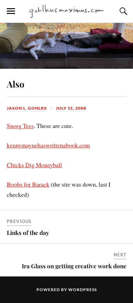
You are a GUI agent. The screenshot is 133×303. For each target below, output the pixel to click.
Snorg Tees (20, 126)
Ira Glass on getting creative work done (74, 266)
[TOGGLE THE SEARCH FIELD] (122, 11)
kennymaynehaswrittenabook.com (48, 145)
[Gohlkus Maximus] (66, 10)
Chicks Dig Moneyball (34, 165)
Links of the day (28, 232)
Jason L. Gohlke (27, 108)
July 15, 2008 (71, 108)
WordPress (82, 289)
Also (15, 84)
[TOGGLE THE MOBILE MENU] (11, 11)
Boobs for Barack (28, 184)
